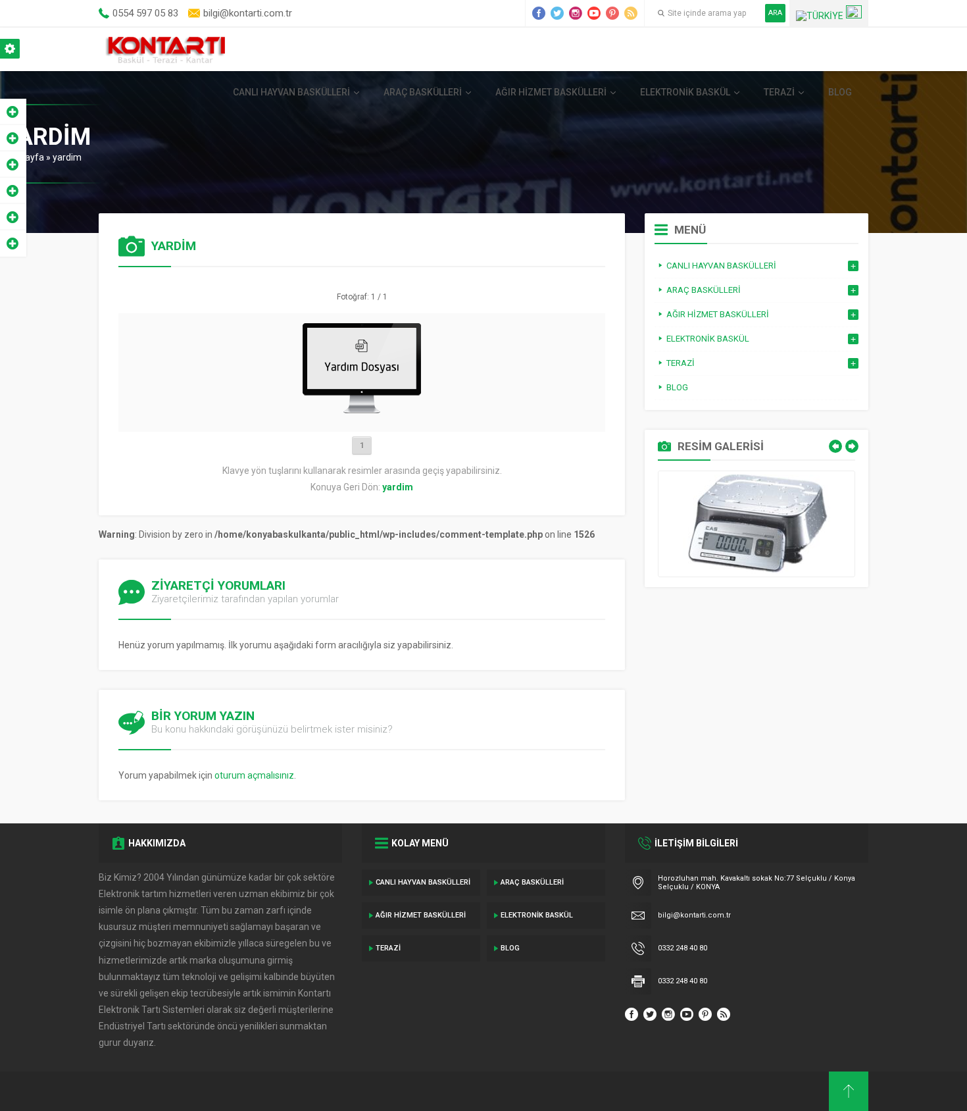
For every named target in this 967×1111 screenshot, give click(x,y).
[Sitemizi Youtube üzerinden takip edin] (594, 13)
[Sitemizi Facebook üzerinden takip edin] (538, 13)
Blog (840, 92)
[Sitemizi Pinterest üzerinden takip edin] (612, 13)
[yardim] (361, 416)
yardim (67, 157)
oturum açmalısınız (254, 775)
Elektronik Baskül (685, 92)
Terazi (779, 92)
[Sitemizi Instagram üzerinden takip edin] (575, 13)
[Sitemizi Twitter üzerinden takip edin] (557, 13)
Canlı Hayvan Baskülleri (291, 92)
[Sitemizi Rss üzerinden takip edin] (630, 13)
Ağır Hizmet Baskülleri (551, 92)
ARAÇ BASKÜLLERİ (423, 92)
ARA (775, 13)
